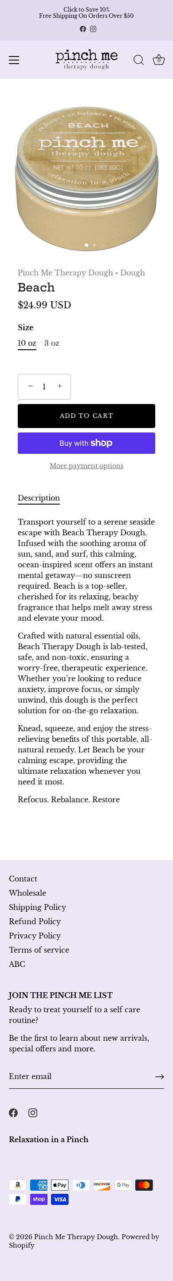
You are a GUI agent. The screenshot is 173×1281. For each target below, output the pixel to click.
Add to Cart (87, 416)
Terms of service (39, 950)
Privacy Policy (35, 935)
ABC (17, 964)
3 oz (51, 343)
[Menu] (14, 60)
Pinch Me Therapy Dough (65, 272)
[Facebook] (83, 29)
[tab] (43, 498)
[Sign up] (159, 1076)
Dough (132, 272)
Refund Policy (35, 921)
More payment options (86, 466)
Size (25, 327)
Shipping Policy (37, 907)
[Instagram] (93, 29)
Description (39, 497)
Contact (23, 878)
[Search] (139, 61)
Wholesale (27, 893)
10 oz (27, 343)
